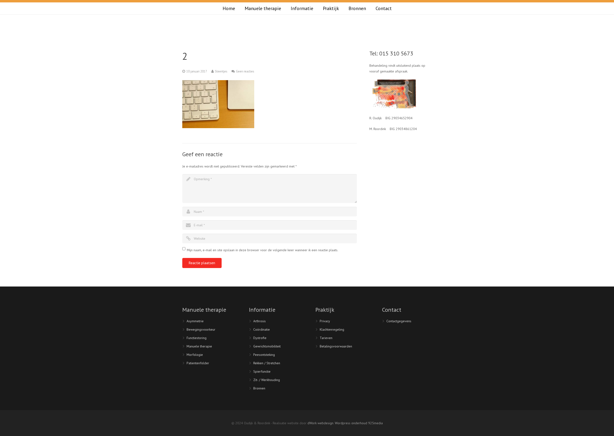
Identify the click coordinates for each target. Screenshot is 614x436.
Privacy (325, 321)
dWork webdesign (320, 423)
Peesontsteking (264, 354)
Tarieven (326, 338)
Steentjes (221, 71)
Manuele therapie (199, 346)
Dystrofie (259, 338)
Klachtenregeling (332, 329)
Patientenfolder (198, 363)
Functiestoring (197, 338)
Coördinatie (261, 329)
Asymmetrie (195, 321)
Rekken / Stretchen (266, 363)
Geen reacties (245, 71)
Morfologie (195, 354)
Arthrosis (259, 321)
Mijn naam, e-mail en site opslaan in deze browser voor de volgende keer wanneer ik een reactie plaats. (262, 250)
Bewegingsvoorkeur (201, 329)
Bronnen (259, 388)
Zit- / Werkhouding (266, 380)
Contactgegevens (398, 321)
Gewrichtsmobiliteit (267, 346)
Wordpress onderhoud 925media (359, 423)
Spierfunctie (262, 371)
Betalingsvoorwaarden (336, 346)
